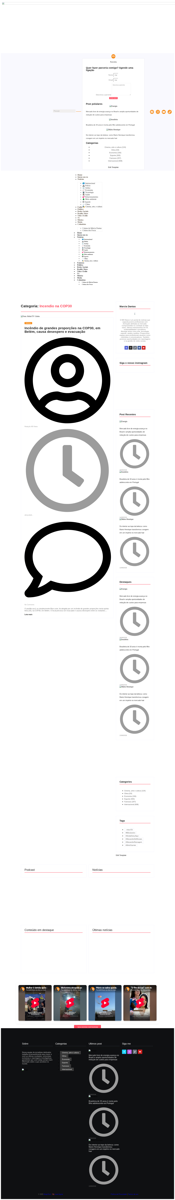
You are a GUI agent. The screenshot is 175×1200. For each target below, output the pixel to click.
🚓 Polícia (85, 241)
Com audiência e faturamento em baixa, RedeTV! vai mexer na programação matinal (120, 958)
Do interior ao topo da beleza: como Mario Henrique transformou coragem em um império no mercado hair (134, 529)
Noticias (28, 323)
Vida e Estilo (82, 271)
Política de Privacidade (119, 1194)
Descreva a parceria (104, 95)
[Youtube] (164, 112)
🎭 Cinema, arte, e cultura (90, 261)
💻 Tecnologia (86, 248)
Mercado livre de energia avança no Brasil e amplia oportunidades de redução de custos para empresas (133, 432)
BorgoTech (47, 1194)
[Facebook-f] (124, 1052)
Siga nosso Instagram (88, 1027)
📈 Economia (86, 246)
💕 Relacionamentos (88, 252)
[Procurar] (78, 111)
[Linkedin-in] (126, 348)
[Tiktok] (170, 112)
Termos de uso (133, 1194)
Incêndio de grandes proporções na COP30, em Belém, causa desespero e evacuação (62, 330)
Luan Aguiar (59, 1194)
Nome (110, 75)
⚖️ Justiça (85, 244)
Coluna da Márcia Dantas (90, 282)
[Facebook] (152, 112)
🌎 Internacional (87, 239)
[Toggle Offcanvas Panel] (113, 56)
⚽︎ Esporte (85, 256)
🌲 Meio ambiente (87, 254)
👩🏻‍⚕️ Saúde (85, 250)
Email (111, 80)
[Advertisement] (135, 392)
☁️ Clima (85, 259)
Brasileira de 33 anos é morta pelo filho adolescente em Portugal (110, 125)
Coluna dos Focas (87, 284)
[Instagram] (158, 112)
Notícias (80, 237)
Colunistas (81, 280)
